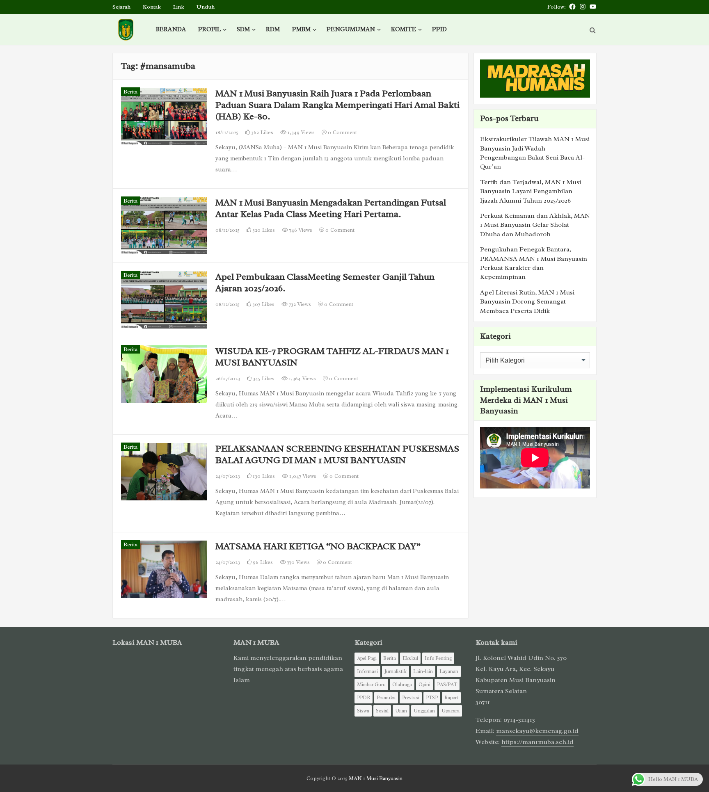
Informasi (367, 671)
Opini (424, 684)
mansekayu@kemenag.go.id (537, 731)
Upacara (450, 711)
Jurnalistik (395, 671)
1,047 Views (302, 475)
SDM (243, 29)
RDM (273, 29)
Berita (130, 91)
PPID (439, 29)
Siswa (363, 711)
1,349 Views (300, 132)
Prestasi (410, 697)
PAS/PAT (447, 684)
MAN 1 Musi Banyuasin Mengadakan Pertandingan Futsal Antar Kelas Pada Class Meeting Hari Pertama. (330, 208)
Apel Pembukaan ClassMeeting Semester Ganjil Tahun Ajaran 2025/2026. (325, 282)
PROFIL (209, 29)
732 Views (299, 304)
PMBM (301, 29)
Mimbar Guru (371, 684)
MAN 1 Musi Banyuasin (376, 778)
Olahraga (402, 684)
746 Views (300, 229)
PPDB (363, 697)
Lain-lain (423, 671)
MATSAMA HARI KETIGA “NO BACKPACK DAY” (318, 546)
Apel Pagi (367, 658)
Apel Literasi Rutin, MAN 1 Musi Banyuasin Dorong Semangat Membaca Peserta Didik (527, 301)
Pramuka (386, 697)
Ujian (401, 711)
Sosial (382, 711)
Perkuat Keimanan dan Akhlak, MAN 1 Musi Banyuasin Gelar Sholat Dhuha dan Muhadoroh (535, 225)
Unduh (206, 6)
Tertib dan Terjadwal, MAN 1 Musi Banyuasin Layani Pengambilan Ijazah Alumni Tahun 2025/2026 (530, 191)
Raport (451, 697)
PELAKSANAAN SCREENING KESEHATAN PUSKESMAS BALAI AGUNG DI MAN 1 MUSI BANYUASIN (337, 454)
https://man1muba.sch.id (537, 742)
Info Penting (438, 658)
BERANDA (171, 29)
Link (178, 6)
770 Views (298, 562)
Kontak (152, 6)
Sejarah (121, 6)
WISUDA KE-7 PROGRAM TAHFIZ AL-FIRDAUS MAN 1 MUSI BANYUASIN (332, 356)
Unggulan (424, 711)
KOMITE (403, 29)
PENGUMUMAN (351, 29)
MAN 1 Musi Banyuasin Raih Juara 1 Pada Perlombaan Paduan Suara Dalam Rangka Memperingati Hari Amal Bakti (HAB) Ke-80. (337, 104)
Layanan (448, 671)
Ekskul (410, 658)
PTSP (432, 697)
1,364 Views (302, 378)
